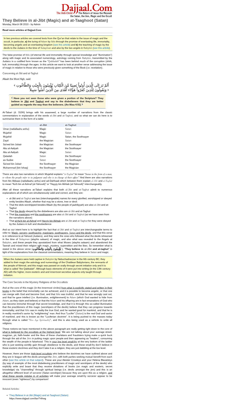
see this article (62, 44)
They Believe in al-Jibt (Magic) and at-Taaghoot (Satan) (38, 395)
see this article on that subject (26, 360)
